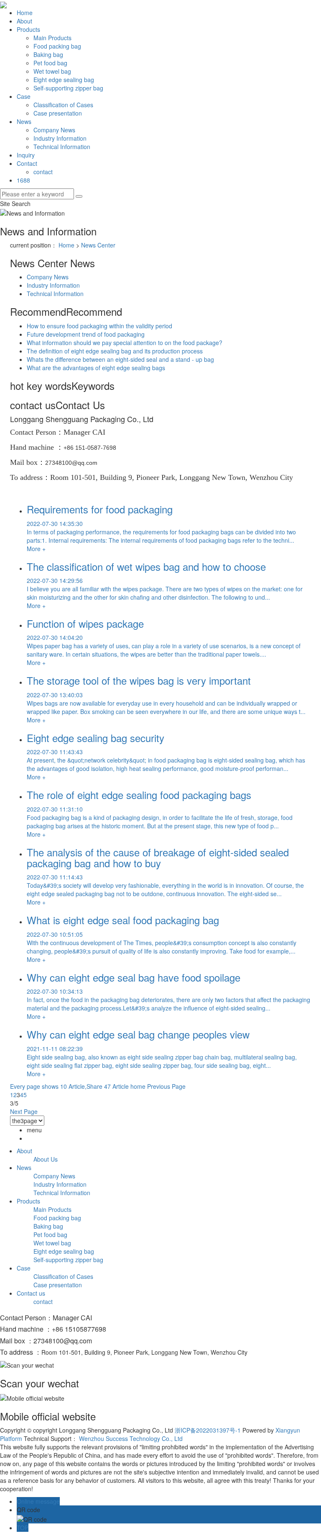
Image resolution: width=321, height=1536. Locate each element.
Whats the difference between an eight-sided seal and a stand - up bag (120, 359)
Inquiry (26, 155)
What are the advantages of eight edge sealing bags (96, 367)
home (137, 1086)
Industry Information (60, 138)
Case (24, 96)
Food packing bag (57, 46)
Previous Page (166, 1086)
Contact (27, 163)
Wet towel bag (52, 71)
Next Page (24, 1111)
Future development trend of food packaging (86, 334)
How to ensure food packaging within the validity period (99, 326)
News (24, 121)
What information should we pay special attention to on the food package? (124, 342)
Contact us (31, 1293)
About (24, 21)
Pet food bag (50, 63)
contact (43, 172)
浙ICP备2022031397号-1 (208, 1430)
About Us (45, 1159)
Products (28, 29)
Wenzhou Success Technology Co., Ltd (131, 1438)
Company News (54, 130)
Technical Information (61, 146)
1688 (23, 180)
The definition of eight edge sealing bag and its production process (115, 351)
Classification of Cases (63, 105)
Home (25, 12)
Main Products (52, 38)
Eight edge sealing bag (63, 79)
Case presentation (57, 113)
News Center (98, 245)
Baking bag (48, 54)
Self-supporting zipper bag (68, 88)
